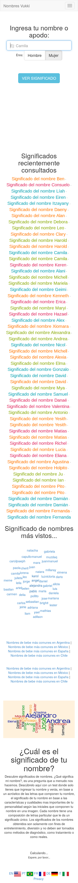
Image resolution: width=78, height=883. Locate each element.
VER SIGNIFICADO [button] (39, 78)
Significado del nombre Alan (38, 215)
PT (24, 873)
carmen (12, 594)
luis (55, 588)
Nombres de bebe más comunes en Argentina (38, 642)
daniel (43, 581)
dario (59, 577)
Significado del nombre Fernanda (38, 510)
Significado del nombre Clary (38, 234)
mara (36, 562)
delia (22, 594)
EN (11, 873)
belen (25, 588)
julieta (19, 578)
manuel (37, 556)
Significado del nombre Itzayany (38, 203)
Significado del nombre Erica (38, 301)
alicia (56, 584)
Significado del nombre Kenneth (38, 295)
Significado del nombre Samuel (38, 394)
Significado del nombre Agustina (38, 461)
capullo (26, 556)
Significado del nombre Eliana (38, 455)
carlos (21, 603)
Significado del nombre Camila (38, 252)
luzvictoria (48, 576)
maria (42, 591)
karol (35, 576)
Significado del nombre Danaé (38, 400)
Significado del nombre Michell (38, 277)
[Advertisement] (39, 117)
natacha (32, 550)
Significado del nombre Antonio (38, 412)
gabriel (47, 585)
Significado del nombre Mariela (38, 283)
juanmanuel (50, 561)
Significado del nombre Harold (38, 240)
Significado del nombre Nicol (38, 344)
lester (53, 605)
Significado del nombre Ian (38, 480)
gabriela (49, 551)
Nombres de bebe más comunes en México (38, 647)
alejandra (35, 585)
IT (60, 873)
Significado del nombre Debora (38, 221)
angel (35, 580)
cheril (24, 568)
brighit (44, 603)
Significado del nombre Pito (38, 486)
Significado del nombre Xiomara (38, 326)
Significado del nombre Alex (38, 320)
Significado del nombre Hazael (38, 314)
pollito (35, 596)
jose (44, 598)
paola (17, 568)
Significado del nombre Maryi (38, 308)
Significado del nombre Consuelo (38, 184)
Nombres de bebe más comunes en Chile (39, 655)
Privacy (39, 879)
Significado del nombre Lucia (38, 449)
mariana (53, 598)
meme (8, 580)
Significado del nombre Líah (38, 191)
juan (32, 567)
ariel (19, 588)
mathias (45, 610)
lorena (24, 573)
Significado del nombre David (38, 375)
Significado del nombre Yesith (38, 418)
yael (37, 612)
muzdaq (51, 557)
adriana (33, 607)
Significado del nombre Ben (38, 178)
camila (15, 573)
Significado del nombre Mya (38, 388)
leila (18, 583)
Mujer (53, 55)
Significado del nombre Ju (38, 474)
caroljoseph (17, 561)
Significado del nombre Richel (38, 443)
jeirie (23, 607)
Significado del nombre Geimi (38, 289)
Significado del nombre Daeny (38, 209)
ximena (62, 572)
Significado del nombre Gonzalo (38, 369)
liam (27, 613)
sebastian (32, 601)
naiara (40, 571)
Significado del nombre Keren (38, 265)
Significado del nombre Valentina (38, 406)
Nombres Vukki (16, 5)
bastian (9, 589)
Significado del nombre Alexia (38, 357)
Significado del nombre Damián (38, 498)
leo (25, 577)
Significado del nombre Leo (38, 227)
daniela (54, 593)
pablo (33, 591)
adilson (38, 616)
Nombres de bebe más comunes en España (38, 651)
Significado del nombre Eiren (38, 197)
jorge (26, 581)
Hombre (35, 55)
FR (36, 873)
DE (48, 873)
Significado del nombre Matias (38, 431)
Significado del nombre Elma (38, 363)
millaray (51, 570)
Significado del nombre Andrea (38, 338)
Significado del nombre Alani (38, 271)
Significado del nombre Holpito (38, 467)
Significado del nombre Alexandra (38, 332)
